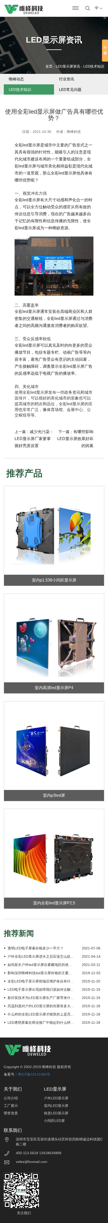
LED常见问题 (70, 89)
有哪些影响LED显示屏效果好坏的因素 (75, 439)
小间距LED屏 (54, 1121)
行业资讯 (66, 79)
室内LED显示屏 (56, 1106)
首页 (48, 66)
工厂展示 (11, 1106)
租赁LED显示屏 (56, 1113)
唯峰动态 (16, 79)
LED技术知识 (93, 66)
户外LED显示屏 (56, 1098)
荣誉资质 (11, 1113)
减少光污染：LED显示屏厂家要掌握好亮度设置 (34, 439)
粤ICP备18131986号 (34, 1074)
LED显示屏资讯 (68, 66)
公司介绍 (11, 1098)
